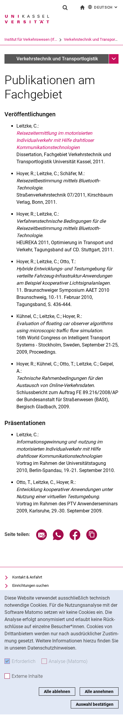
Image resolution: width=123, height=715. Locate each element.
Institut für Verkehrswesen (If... (30, 39)
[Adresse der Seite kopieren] (91, 538)
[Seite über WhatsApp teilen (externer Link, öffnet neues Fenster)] (58, 538)
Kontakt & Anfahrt (27, 577)
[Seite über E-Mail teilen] (41, 538)
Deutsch (106, 7)
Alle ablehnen (57, 691)
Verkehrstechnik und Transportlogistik (57, 59)
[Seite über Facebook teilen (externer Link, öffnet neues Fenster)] (75, 538)
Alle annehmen (99, 691)
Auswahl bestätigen (94, 704)
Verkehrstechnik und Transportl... (92, 39)
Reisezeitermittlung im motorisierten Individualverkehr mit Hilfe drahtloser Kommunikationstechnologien (55, 140)
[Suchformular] (65, 7)
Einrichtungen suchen (30, 585)
